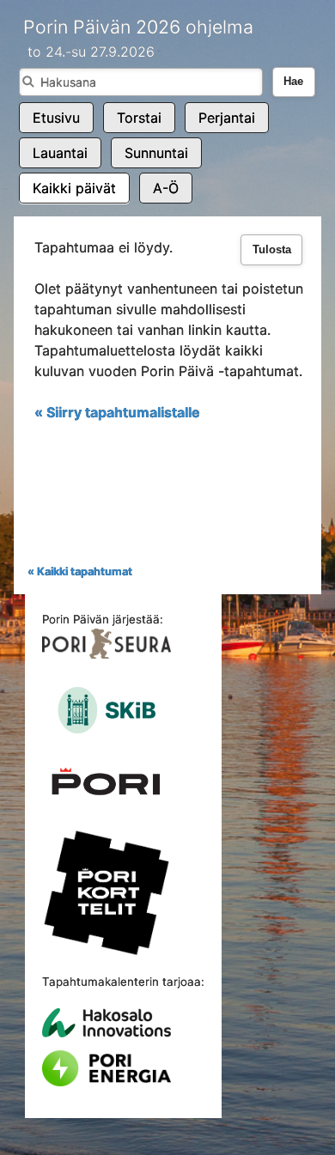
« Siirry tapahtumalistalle (117, 412)
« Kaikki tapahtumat (79, 571)
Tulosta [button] (272, 250)
